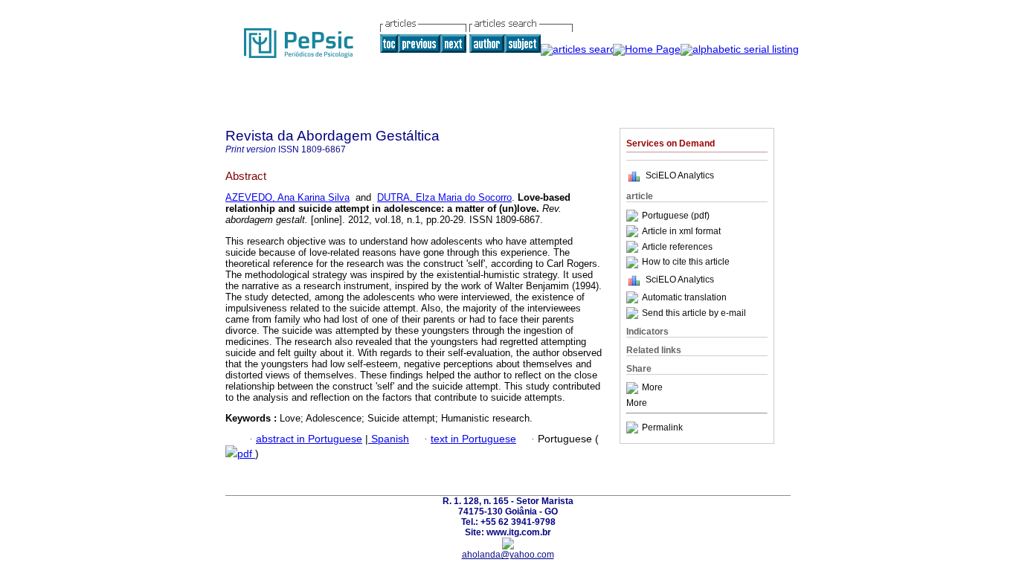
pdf (246, 453)
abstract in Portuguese (309, 439)
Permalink (662, 427)
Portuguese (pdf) (676, 215)
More (652, 388)
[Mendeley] (634, 388)
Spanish (388, 439)
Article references (677, 247)
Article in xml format (681, 231)
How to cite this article (686, 262)
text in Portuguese (473, 439)
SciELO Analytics (680, 175)
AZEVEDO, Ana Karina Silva (287, 197)
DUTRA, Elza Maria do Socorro (444, 197)
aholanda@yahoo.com (508, 554)
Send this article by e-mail (694, 313)
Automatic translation (684, 297)
